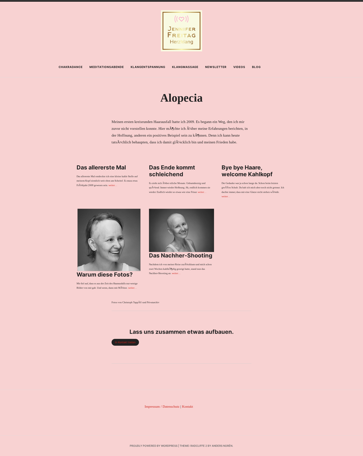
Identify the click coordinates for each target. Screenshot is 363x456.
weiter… (113, 185)
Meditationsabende (106, 67)
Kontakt (187, 406)
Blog (256, 67)
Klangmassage (185, 67)
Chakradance (71, 67)
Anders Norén (222, 445)
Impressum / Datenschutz (162, 406)
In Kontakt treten (125, 342)
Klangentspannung (148, 67)
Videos (239, 67)
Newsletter (215, 67)
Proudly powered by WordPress (154, 445)
